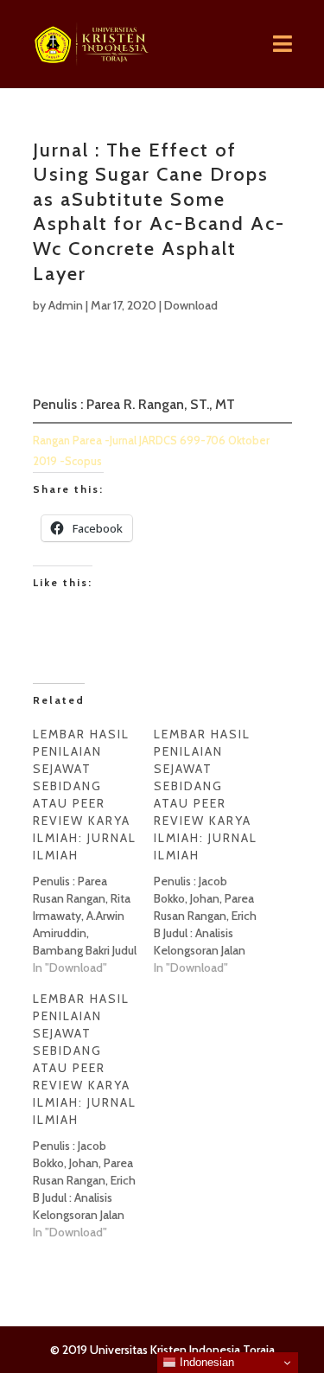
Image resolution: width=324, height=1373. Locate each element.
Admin (65, 305)
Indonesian (205, 1362)
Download (191, 305)
